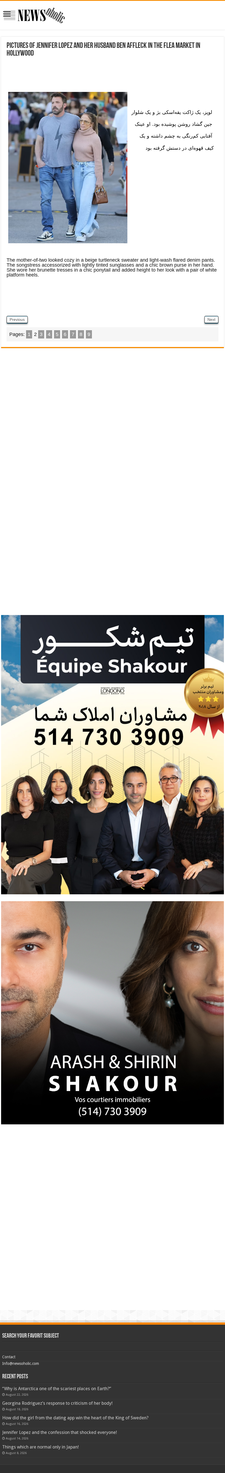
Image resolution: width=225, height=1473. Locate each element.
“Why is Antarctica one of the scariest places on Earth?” (56, 1388)
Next (211, 319)
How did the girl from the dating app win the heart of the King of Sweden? (75, 1417)
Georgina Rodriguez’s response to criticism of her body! (57, 1403)
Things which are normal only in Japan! (40, 1447)
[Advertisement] (112, 76)
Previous (17, 319)
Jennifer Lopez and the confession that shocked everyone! (59, 1432)
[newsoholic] (34, 14)
